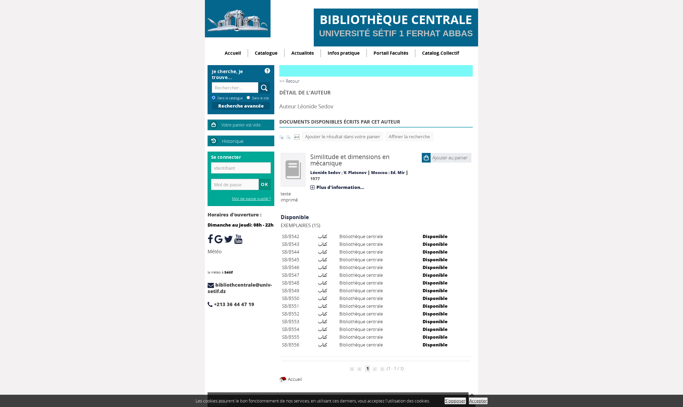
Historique (232, 141)
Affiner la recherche (409, 136)
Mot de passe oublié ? (251, 198)
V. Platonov (355, 172)
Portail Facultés (391, 53)
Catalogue (266, 53)
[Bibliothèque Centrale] (238, 19)
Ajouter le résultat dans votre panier (342, 136)
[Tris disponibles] (297, 136)
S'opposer (455, 401)
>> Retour (289, 81)
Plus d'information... (340, 187)
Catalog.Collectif (440, 53)
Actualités (302, 53)
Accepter (478, 401)
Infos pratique (344, 53)
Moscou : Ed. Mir (388, 172)
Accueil (233, 53)
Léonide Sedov (325, 172)
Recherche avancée (241, 106)
